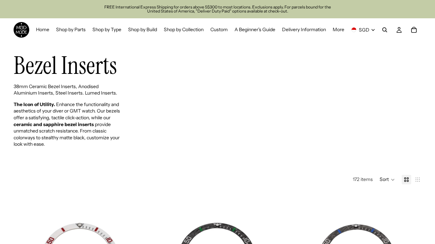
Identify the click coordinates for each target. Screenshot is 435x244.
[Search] (384, 29)
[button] (387, 179)
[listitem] (338, 30)
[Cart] (413, 29)
